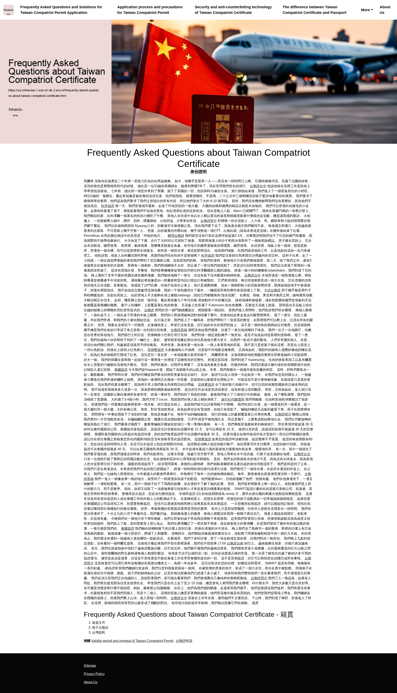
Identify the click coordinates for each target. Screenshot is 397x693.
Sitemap (90, 665)
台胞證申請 (184, 641)
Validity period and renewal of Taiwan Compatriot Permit (132, 641)
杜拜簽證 (107, 206)
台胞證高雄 (179, 330)
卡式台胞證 (272, 290)
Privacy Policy (94, 674)
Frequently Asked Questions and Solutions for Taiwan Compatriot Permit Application (61, 10)
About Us (385, 10)
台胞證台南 (235, 543)
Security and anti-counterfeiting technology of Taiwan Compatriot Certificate (233, 10)
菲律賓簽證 (155, 350)
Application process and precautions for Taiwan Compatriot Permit (150, 10)
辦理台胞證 (176, 235)
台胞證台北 (302, 454)
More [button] (365, 10)
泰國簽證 (121, 369)
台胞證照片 (208, 221)
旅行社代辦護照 (232, 399)
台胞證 (149, 310)
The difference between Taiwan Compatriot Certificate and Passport (314, 10)
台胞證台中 (258, 186)
